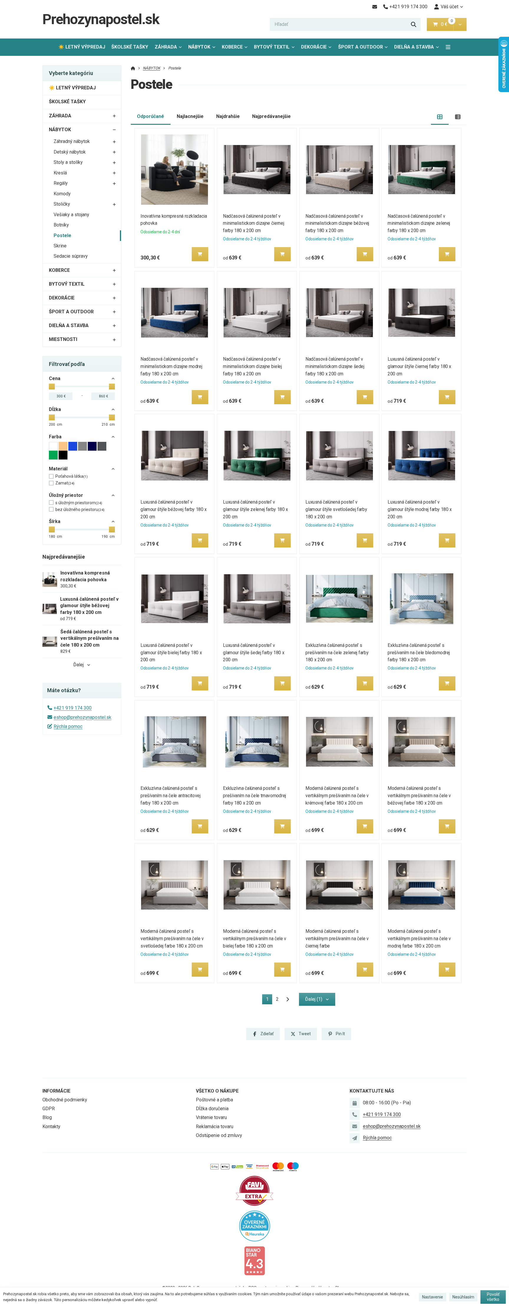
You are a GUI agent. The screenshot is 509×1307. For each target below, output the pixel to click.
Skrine (60, 246)
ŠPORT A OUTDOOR (360, 47)
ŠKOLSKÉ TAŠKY (129, 47)
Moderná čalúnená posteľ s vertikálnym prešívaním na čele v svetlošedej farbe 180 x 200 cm (172, 938)
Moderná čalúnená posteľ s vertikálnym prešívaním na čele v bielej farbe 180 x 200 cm (254, 938)
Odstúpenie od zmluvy (219, 1135)
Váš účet (449, 6)
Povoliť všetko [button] (493, 1297)
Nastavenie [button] (432, 1297)
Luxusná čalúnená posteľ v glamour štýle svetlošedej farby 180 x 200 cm (336, 509)
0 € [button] (446, 24)
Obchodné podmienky (64, 1100)
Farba (55, 436)
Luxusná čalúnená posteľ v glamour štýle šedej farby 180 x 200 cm (253, 652)
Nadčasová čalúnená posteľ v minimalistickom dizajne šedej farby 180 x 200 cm (334, 366)
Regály (61, 183)
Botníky (61, 225)
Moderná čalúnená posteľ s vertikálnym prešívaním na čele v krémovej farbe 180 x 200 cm (337, 795)
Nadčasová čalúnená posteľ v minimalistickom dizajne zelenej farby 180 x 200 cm (419, 223)
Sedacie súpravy (71, 256)
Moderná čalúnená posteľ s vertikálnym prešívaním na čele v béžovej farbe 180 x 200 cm (419, 795)
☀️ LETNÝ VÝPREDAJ (81, 47)
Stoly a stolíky (68, 162)
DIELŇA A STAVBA (414, 47)
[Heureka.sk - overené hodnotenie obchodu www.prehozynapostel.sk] (254, 1225)
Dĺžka (55, 409)
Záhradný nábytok (72, 141)
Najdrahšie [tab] (228, 116)
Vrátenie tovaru (211, 1117)
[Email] (374, 7)
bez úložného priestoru (80, 509)
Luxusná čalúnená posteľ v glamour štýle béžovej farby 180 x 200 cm (174, 509)
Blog (47, 1117)
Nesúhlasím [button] (463, 1297)
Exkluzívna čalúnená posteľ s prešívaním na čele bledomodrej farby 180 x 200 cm (419, 652)
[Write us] (355, 1138)
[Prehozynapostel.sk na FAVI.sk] (254, 1190)
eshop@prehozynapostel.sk (82, 717)
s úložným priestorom (78, 502)
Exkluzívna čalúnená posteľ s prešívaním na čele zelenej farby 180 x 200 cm (336, 652)
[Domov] (133, 68)
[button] (460, 24)
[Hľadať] (413, 24)
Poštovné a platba (214, 1100)
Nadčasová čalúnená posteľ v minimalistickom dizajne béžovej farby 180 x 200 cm (337, 223)
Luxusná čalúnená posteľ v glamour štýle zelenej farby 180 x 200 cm (255, 509)
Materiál (58, 469)
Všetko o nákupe (217, 1091)
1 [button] (269, 1000)
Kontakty (51, 1126)
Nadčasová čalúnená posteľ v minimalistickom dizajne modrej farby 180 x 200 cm (171, 366)
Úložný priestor (66, 495)
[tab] (440, 116)
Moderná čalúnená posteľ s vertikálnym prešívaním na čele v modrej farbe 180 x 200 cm (419, 938)
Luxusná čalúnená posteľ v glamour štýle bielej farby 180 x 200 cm (171, 652)
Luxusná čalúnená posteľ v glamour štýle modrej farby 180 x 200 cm (420, 509)
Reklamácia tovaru (214, 1126)
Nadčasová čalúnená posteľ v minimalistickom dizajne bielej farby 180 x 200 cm (252, 366)
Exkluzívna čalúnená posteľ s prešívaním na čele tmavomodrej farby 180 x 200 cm (254, 795)
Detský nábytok (70, 152)
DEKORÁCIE (314, 47)
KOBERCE (232, 47)
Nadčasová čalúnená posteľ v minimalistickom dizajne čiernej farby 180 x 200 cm (253, 223)
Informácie (56, 1091)
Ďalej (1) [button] (313, 999)
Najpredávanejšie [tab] (271, 116)
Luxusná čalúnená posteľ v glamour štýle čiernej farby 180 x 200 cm (420, 366)
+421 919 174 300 (73, 708)
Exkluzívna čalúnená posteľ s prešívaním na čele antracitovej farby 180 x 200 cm (171, 795)
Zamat (65, 483)
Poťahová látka (71, 476)
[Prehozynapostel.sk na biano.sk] (254, 1260)
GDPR (48, 1108)
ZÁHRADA (166, 47)
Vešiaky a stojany (71, 214)
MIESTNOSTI (63, 339)
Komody (62, 194)
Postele (62, 235)
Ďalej (78, 664)
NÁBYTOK (199, 47)
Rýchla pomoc (68, 726)
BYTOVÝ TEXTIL (272, 47)
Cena (54, 378)
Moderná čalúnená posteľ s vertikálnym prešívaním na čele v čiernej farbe (337, 938)
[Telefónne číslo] (355, 1115)
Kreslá (60, 173)
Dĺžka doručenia (212, 1108)
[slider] (52, 386)
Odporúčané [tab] (150, 116)
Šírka (54, 521)
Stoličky (62, 204)
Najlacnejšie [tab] (190, 116)
